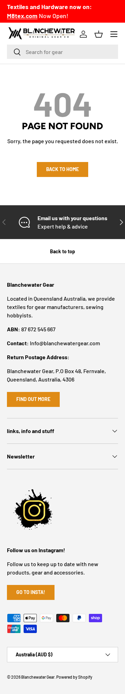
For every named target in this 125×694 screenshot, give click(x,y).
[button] (98, 34)
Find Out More (33, 399)
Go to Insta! (30, 592)
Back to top (62, 251)
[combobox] (62, 52)
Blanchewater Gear (38, 676)
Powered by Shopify (74, 676)
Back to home (62, 169)
